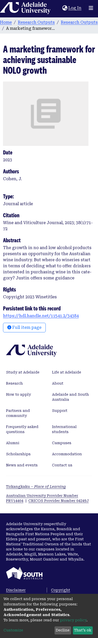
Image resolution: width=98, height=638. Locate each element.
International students (64, 429)
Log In (75, 8)
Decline (63, 630)
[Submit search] (58, 8)
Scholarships (18, 454)
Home (6, 22)
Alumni (12, 443)
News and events (22, 465)
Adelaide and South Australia (70, 397)
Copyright (60, 590)
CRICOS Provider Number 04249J (58, 501)
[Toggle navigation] (91, 8)
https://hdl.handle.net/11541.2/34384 (41, 315)
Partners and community (18, 413)
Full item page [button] (26, 327)
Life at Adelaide (66, 372)
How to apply (18, 394)
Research (14, 383)
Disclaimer (16, 590)
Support (59, 411)
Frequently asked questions (22, 429)
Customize (13, 630)
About (57, 383)
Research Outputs (36, 22)
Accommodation (67, 454)
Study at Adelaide (22, 372)
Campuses (61, 443)
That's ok (82, 630)
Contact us (62, 465)
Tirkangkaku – (36, 487)
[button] (65, 8)
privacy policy (73, 620)
